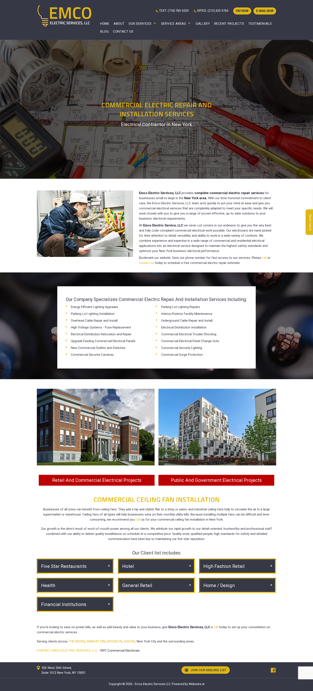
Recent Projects (229, 24)
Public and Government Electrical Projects (216, 480)
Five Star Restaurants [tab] (63, 566)
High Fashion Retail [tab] (224, 566)
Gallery (203, 24)
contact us (146, 263)
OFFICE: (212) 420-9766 (212, 10)
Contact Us (123, 31)
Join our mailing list (208, 670)
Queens (129, 641)
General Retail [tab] (137, 585)
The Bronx (77, 641)
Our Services (140, 24)
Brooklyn (114, 641)
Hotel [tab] (128, 566)
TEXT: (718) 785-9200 (174, 10)
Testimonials (260, 24)
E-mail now (264, 11)
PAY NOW (242, 11)
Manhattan (96, 641)
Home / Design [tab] (219, 585)
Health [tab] (48, 585)
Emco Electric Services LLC (153, 684)
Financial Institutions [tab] (63, 604)
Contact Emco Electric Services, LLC (67, 650)
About (119, 24)
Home (104, 24)
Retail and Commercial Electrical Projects (96, 480)
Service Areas (173, 24)
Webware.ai (196, 684)
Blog (104, 31)
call (264, 258)
